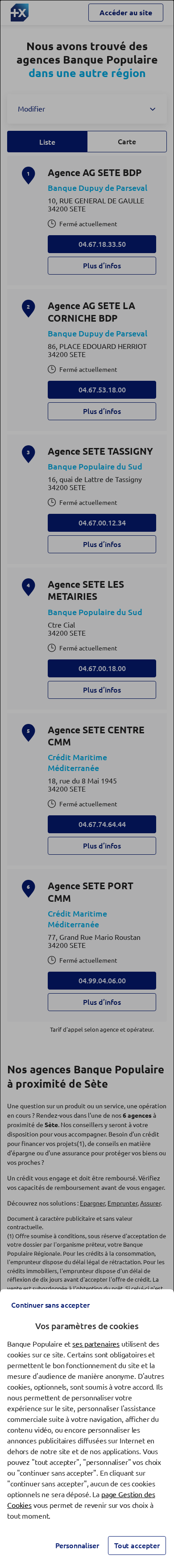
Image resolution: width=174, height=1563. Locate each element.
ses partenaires (96, 1344)
